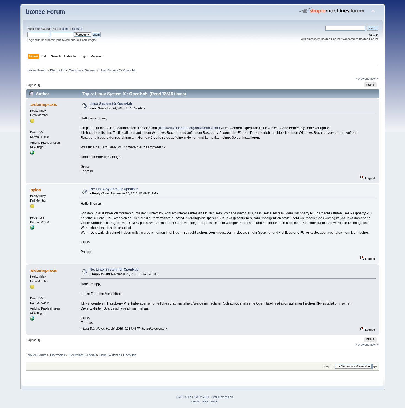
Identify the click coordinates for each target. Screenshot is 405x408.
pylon (35, 189)
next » (374, 78)
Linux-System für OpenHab (111, 104)
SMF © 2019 (202, 396)
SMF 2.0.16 (183, 396)
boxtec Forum (45, 11)
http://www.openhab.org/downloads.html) (189, 128)
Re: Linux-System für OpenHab (114, 189)
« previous (362, 78)
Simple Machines (222, 396)
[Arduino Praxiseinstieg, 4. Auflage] (32, 153)
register (77, 28)
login (65, 28)
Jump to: (328, 366)
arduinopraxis (43, 104)
